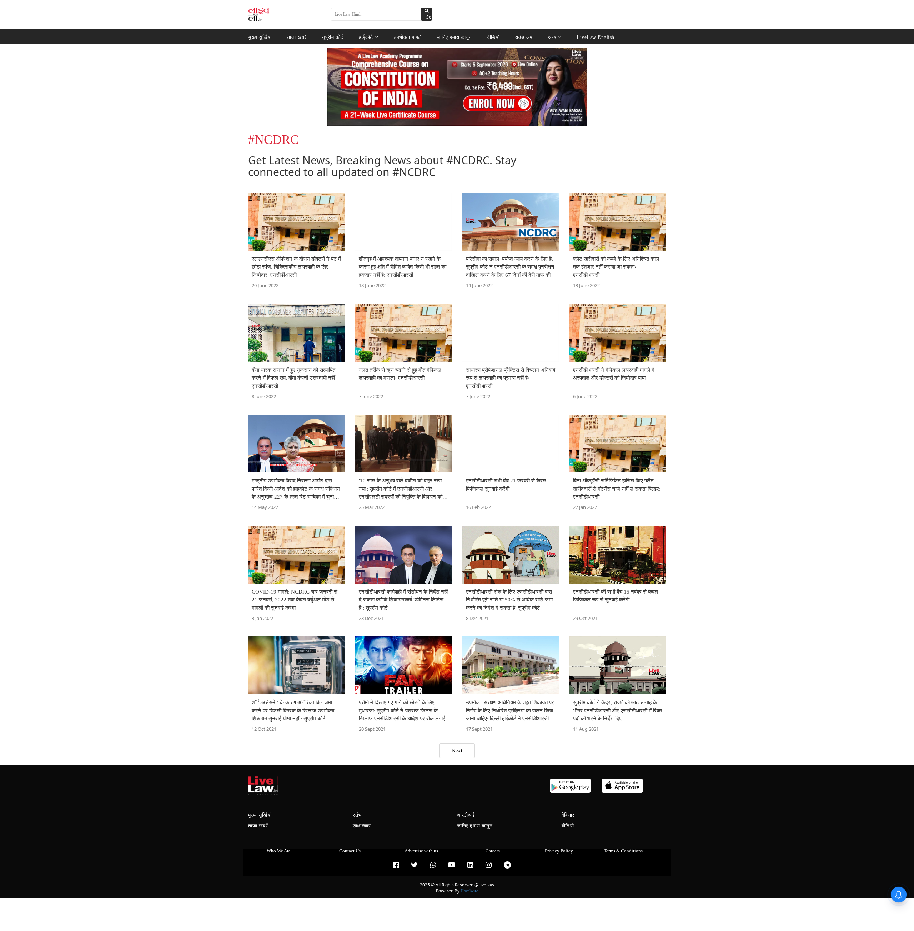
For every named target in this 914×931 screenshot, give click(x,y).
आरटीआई (466, 815)
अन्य (552, 37)
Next (457, 750)
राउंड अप (524, 37)
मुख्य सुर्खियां (260, 37)
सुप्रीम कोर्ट (332, 37)
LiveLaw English (595, 37)
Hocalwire (469, 891)
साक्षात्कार (362, 826)
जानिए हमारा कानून (454, 37)
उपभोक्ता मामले (407, 37)
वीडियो (493, 37)
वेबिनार (568, 815)
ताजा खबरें (297, 37)
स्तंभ (357, 815)
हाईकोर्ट (366, 37)
